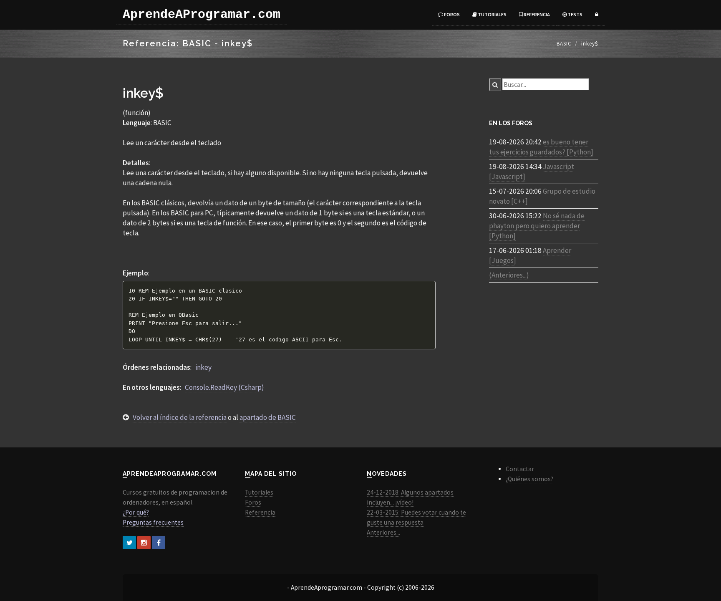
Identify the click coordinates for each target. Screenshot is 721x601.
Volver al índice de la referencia (180, 417)
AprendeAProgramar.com (201, 15)
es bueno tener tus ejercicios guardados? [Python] (541, 147)
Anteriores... (383, 532)
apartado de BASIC (267, 417)
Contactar (520, 469)
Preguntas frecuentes (153, 522)
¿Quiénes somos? (529, 479)
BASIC (564, 43)
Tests (574, 14)
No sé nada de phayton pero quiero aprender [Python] (537, 225)
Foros (451, 14)
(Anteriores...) (509, 275)
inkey (203, 367)
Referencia (536, 14)
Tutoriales (492, 14)
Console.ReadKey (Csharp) (224, 387)
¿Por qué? (136, 512)
